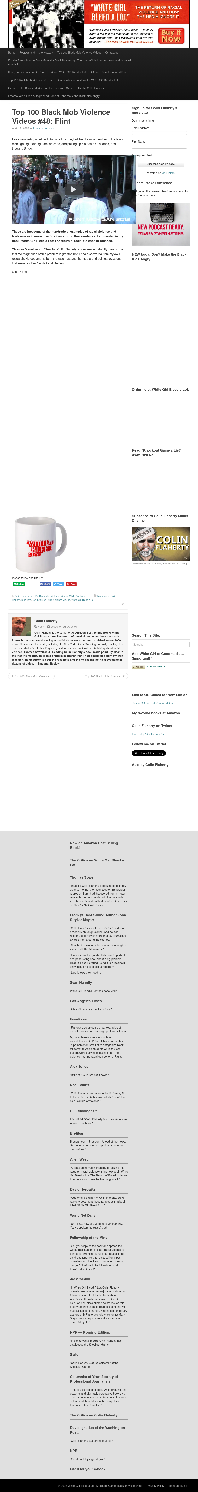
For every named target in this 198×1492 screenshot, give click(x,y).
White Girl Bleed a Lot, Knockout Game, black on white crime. (105, 1486)
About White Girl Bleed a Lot (68, 72)
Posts (41, 626)
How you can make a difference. (27, 72)
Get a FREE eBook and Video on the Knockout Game (40, 88)
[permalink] (121, 603)
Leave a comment (44, 128)
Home (11, 52)
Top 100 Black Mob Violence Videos (49, 595)
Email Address (141, 128)
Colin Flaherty (22, 595)
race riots (26, 599)
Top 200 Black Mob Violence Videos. (30, 80)
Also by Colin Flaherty (90, 88)
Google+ (72, 626)
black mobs (103, 595)
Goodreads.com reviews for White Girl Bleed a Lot (87, 80)
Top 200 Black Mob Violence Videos (79, 52)
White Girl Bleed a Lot (80, 595)
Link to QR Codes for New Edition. (153, 703)
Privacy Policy (155, 1486)
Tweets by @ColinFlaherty (148, 734)
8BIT (187, 1486)
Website (56, 626)
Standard (174, 1486)
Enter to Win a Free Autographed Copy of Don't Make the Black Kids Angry (54, 96)
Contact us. (112, 52)
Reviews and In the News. (35, 52)
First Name (138, 141)
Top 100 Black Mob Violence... (33, 676)
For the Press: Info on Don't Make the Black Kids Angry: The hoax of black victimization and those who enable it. (70, 62)
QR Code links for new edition (108, 72)
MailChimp (168, 173)
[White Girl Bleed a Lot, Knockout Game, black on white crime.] (99, 24)
